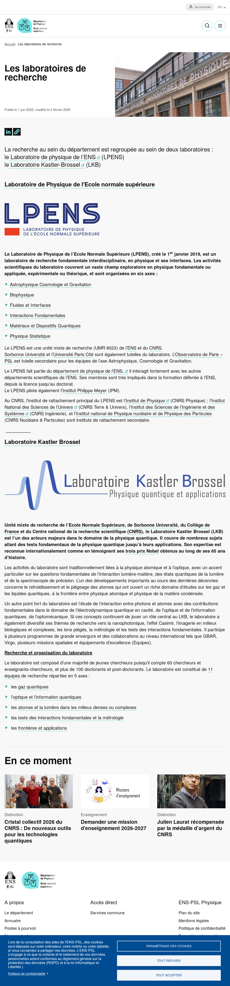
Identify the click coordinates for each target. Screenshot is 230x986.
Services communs (107, 912)
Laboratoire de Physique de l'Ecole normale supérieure (79, 184)
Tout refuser (169, 960)
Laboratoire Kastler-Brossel (44, 164)
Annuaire (12, 920)
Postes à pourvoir (20, 928)
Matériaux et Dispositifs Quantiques (45, 325)
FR (219, 7)
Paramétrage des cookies (169, 946)
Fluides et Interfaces (30, 305)
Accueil (9, 43)
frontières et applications (42, 727)
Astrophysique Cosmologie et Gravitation (50, 284)
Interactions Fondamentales (37, 315)
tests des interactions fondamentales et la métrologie (71, 717)
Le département (18, 912)
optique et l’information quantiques (47, 697)
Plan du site (189, 912)
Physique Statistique (30, 336)
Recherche (207, 25)
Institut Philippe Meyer (84, 390)
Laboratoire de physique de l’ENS (52, 156)
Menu (220, 25)
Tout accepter (169, 975)
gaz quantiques (33, 686)
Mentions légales (194, 920)
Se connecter (203, 7)
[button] (17, 132)
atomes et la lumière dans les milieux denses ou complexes (77, 707)
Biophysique (22, 294)
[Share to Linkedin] (8, 132)
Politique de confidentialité (26, 973)
